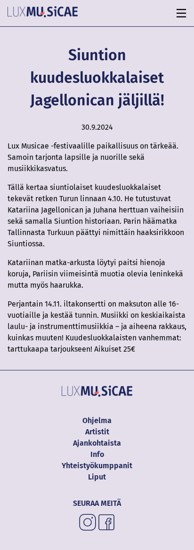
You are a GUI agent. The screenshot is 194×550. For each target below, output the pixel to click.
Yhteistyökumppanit (97, 465)
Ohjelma (97, 420)
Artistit (97, 431)
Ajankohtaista (97, 443)
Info (97, 454)
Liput (97, 476)
